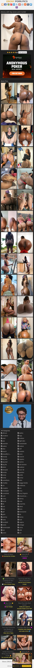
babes (4, 446)
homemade (6, 527)
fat (3, 504)
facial (4, 501)
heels (4, 525)
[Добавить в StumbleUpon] (25, 4)
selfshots (22, 485)
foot (3, 509)
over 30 (21, 470)
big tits (4, 464)
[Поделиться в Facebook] (5, 4)
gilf (3, 512)
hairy (4, 519)
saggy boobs (23, 483)
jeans (4, 533)
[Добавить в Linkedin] (14, 4)
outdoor (21, 467)
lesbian (21, 438)
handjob (5, 522)
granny (4, 517)
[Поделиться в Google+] (11, 4)
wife (20, 530)
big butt (4, 462)
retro (20, 480)
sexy (20, 491)
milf (20, 449)
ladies (21, 433)
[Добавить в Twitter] (31, 4)
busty (4, 477)
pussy (21, 477)
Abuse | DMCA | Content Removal (12, 661)
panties (21, 472)
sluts (20, 501)
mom (20, 454)
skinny (21, 498)
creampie (5, 491)
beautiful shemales (8, 454)
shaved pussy (23, 496)
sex (20, 488)
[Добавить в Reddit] (22, 4)
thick (20, 509)
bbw (3, 449)
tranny (21, 517)
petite (21, 475)
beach (4, 451)
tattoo (21, 506)
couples (5, 488)
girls (3, 514)
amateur (5, 435)
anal (3, 438)
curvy (4, 498)
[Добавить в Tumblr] (28, 4)
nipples (21, 459)
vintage (21, 525)
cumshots (5, 493)
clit (3, 485)
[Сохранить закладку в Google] (8, 4)
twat (20, 519)
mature (21, 446)
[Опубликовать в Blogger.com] (2, 4)
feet (3, 506)
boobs (4, 472)
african (4, 433)
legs (20, 435)
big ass (4, 459)
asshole (5, 443)
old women (23, 464)
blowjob (5, 470)
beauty (4, 456)
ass (3, 441)
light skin (22, 441)
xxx (20, 533)
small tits (22, 504)
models (21, 451)
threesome (22, 512)
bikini (4, 467)
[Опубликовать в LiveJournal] (17, 4)
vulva (21, 527)
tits (20, 514)
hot (3, 530)
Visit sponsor (22, 52)
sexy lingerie (23, 493)
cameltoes (5, 480)
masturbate (23, 443)
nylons (21, 462)
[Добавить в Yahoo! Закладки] (17, 7)
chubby (4, 483)
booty (4, 475)
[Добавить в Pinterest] (19, 4)
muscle (21, 456)
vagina (21, 522)
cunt (3, 496)
